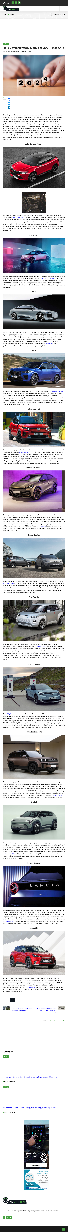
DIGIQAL (21, 1229)
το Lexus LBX (30, 987)
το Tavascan (41, 526)
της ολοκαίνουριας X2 (56, 391)
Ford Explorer (9, 714)
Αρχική (5, 14)
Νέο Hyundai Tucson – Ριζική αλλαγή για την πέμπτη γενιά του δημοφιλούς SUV (31, 1108)
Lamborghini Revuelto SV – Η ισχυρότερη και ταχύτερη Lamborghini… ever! (30, 1077)
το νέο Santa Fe (56, 795)
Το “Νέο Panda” (40, 646)
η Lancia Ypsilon (8, 921)
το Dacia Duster (8, 583)
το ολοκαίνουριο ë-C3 (26, 452)
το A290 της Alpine (48, 278)
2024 (12, 1000)
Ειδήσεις (12, 14)
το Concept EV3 (8, 854)
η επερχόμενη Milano (19, 217)
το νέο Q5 (49, 344)
